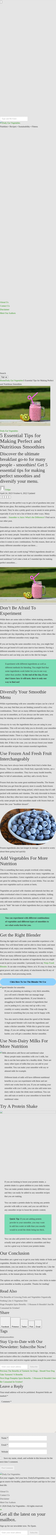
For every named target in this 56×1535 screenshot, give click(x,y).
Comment (6, 1401)
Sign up (4, 377)
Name (4, 1438)
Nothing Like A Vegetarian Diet (13, 1301)
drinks (2, 1337)
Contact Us (5, 306)
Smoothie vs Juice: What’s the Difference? (27, 517)
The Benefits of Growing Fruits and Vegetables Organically (25, 1297)
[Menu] (28, 186)
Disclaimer (4, 309)
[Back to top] (28, 58)
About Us (4, 302)
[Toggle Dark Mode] (1, 2)
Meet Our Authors (8, 313)
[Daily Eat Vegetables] (10, 123)
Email (4, 1445)
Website (4, 1452)
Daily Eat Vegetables (14, 380)
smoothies (9, 1337)
